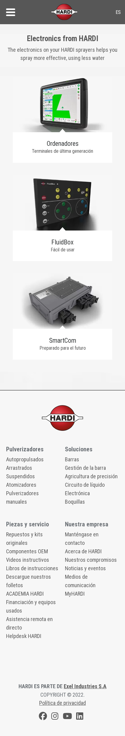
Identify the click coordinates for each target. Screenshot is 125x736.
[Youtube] (67, 717)
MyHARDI (75, 593)
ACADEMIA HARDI (25, 593)
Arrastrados (19, 468)
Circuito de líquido (85, 485)
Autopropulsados (25, 459)
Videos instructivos (27, 560)
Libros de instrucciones (32, 568)
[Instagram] (55, 717)
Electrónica (77, 493)
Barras (72, 459)
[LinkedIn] (79, 717)
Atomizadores (21, 485)
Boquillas (75, 502)
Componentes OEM (27, 551)
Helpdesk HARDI (23, 636)
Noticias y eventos (85, 568)
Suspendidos (20, 476)
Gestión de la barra (85, 468)
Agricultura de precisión (91, 476)
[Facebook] (43, 717)
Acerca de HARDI (83, 551)
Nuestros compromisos (91, 560)
